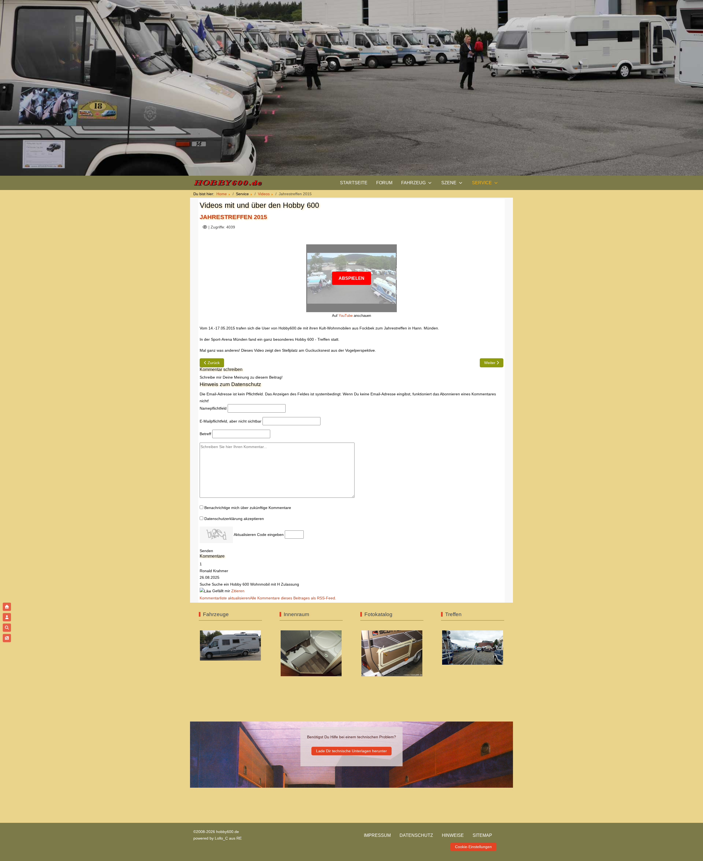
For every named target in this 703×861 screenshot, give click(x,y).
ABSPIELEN (351, 278)
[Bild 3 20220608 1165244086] (472, 647)
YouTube (346, 316)
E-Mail (230, 421)
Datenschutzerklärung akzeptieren (234, 518)
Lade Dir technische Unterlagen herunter (351, 751)
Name (213, 408)
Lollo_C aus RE (228, 838)
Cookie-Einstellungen (473, 847)
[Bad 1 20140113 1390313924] (311, 653)
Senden (206, 551)
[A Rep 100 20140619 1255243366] (391, 653)
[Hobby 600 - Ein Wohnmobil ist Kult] (227, 183)
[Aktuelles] (7, 638)
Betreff (205, 434)
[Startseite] (7, 607)
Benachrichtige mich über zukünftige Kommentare (247, 507)
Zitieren (237, 591)
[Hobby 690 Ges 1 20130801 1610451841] (230, 645)
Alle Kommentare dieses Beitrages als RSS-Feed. (293, 598)
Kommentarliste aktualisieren (225, 598)
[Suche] (7, 628)
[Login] (7, 617)
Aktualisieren (245, 534)
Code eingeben (270, 534)
